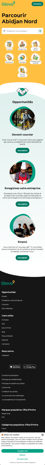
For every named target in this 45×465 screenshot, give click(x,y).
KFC (3, 417)
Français (5, 432)
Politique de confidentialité (12, 379)
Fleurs (4, 428)
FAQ (3, 324)
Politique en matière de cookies (13, 383)
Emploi (4, 296)
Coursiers (5, 304)
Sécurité (5, 340)
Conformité (6, 387)
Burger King (6, 414)
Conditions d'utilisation (10, 375)
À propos (5, 320)
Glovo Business (7, 308)
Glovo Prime (6, 328)
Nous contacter (7, 336)
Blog (3, 332)
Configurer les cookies (10, 391)
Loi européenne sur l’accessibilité (13, 400)
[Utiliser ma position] (40, 31)
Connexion (6, 344)
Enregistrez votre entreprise (12, 300)
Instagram (5, 355)
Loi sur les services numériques (13, 396)
